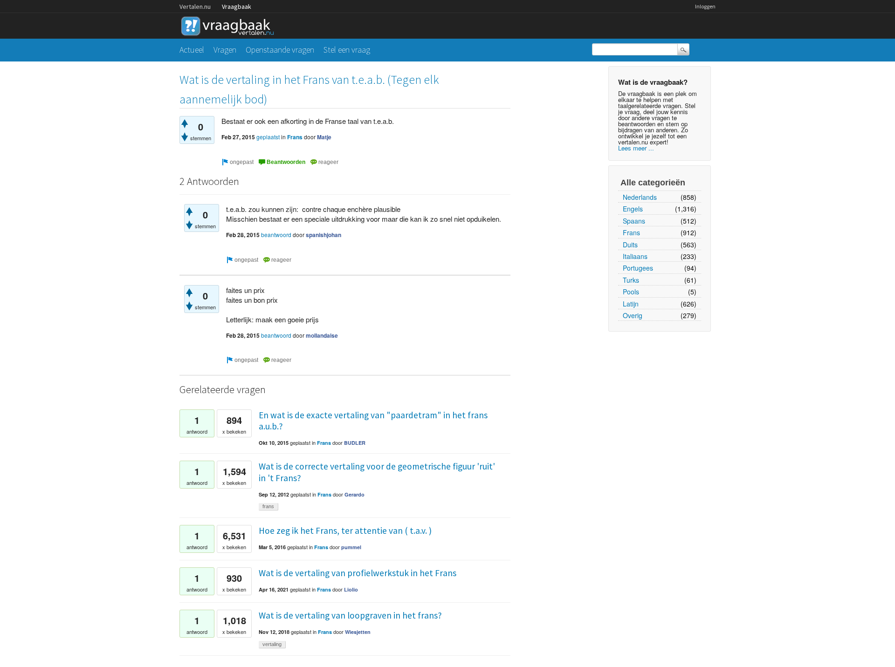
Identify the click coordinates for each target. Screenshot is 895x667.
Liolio (351, 589)
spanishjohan (323, 235)
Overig (632, 315)
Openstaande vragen (280, 49)
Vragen (224, 49)
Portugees (638, 267)
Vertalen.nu (195, 6)
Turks (631, 280)
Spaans (634, 220)
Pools (631, 291)
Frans (631, 232)
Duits (630, 244)
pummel (351, 547)
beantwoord (276, 234)
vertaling (272, 644)
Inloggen (705, 6)
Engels (633, 208)
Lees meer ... (636, 147)
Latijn (631, 303)
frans (268, 506)
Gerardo (354, 494)
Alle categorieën (652, 182)
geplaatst (268, 137)
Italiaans (635, 256)
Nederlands (640, 197)
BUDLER (354, 442)
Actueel (191, 49)
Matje (324, 137)
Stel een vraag (347, 49)
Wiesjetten (358, 631)
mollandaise (322, 335)
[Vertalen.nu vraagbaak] (229, 24)
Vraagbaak (236, 6)
